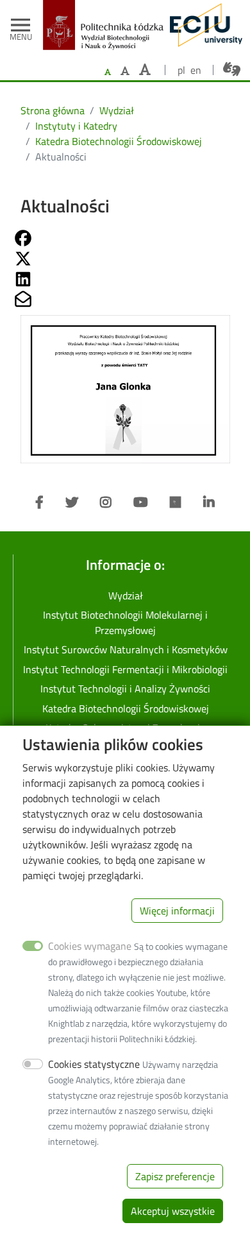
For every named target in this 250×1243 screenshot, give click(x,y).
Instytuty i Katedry (76, 125)
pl (181, 70)
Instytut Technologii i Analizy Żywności (125, 688)
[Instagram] (106, 502)
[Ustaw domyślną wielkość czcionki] (107, 72)
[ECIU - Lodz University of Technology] (202, 25)
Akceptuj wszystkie (173, 1211)
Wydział (116, 110)
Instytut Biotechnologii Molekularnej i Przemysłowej (125, 622)
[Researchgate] (175, 502)
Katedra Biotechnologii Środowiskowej (118, 141)
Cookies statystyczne (94, 1064)
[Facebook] (39, 502)
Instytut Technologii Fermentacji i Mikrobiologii (125, 669)
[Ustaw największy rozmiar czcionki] (145, 70)
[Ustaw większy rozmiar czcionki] (125, 70)
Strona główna (53, 110)
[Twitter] (71, 502)
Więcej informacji (177, 910)
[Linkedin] (209, 502)
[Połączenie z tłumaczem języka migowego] (231, 69)
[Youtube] (140, 502)
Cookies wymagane (89, 946)
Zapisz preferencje (175, 1176)
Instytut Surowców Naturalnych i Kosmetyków (126, 649)
